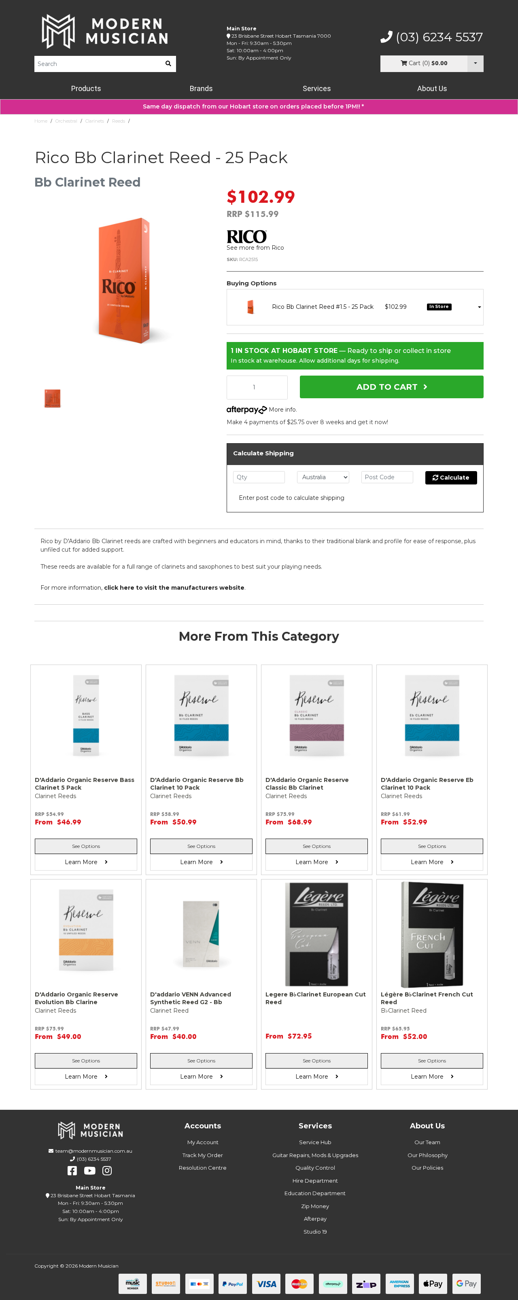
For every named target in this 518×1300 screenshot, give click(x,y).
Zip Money (315, 1206)
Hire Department (315, 1180)
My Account (203, 1142)
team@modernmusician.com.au (93, 1151)
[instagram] (107, 1170)
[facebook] (72, 1170)
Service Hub (315, 1142)
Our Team (427, 1142)
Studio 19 (315, 1231)
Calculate (453, 477)
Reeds (118, 121)
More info (281, 409)
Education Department (315, 1193)
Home (40, 121)
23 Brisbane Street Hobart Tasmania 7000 (281, 36)
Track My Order (203, 1155)
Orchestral (66, 121)
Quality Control (315, 1167)
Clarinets (94, 121)
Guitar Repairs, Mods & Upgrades (315, 1155)
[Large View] (52, 398)
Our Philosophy (428, 1155)
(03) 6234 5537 (438, 37)
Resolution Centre (203, 1167)
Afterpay (315, 1218)
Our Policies (427, 1167)
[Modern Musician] (105, 31)
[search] (168, 64)
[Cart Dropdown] (475, 63)
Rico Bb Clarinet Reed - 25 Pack (167, 121)
